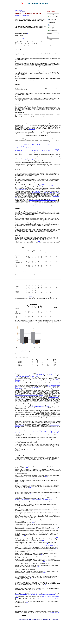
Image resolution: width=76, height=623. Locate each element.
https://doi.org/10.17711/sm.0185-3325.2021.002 (22, 15)
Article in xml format (52, 22)
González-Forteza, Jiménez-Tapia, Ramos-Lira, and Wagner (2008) (43, 185)
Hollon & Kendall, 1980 (36, 191)
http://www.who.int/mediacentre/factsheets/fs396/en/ (51, 596)
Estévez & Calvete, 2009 (54, 432)
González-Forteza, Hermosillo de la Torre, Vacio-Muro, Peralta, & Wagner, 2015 (27, 376)
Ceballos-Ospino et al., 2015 (29, 159)
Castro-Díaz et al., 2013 (42, 431)
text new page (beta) (52, 19)
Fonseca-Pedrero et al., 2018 (34, 144)
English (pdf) (51, 21)
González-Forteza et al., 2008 (21, 189)
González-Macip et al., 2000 (38, 204)
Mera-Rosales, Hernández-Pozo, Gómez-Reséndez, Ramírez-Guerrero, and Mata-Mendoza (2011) (46, 192)
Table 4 (22, 351)
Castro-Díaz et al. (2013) (51, 386)
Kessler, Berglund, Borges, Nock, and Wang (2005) (24, 147)
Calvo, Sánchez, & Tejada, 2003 (53, 397)
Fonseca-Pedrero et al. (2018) (19, 388)
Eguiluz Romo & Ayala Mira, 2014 (24, 144)
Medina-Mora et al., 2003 (39, 150)
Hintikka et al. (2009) (22, 146)
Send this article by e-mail (53, 30)
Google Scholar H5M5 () (53, 16)
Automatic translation (52, 28)
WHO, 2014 (25, 127)
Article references (52, 24)
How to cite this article (52, 25)
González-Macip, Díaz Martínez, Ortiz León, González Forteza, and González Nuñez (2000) (42, 200)
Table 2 (24, 271)
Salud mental (18, 10)
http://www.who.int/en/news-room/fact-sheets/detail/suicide (48, 598)
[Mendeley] (48, 36)
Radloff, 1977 (43, 184)
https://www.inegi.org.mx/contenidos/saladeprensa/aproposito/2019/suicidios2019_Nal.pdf (39, 545)
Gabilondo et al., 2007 (32, 129)
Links (27, 467)
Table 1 (39, 241)
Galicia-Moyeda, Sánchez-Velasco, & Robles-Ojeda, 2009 (27, 150)
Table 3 (30, 296)
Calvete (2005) (17, 381)
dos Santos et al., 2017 (35, 431)
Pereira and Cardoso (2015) (36, 387)
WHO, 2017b (40, 144)
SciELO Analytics (51, 14)
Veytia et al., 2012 (51, 374)
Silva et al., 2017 (41, 395)
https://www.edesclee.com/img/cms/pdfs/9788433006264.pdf (25, 478)
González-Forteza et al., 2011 (40, 374)
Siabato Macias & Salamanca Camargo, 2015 (31, 395)
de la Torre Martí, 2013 (49, 138)
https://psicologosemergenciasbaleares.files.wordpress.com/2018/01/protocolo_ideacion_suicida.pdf (32, 499)
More (49, 36)
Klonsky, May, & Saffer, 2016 (28, 137)
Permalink (50, 39)
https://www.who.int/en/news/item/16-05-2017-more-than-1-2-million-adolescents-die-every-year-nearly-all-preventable (35, 594)
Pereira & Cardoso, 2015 (46, 144)
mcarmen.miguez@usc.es (54, 612)
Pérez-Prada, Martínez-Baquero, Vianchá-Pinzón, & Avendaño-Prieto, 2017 (40, 406)
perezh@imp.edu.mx (38, 622)
